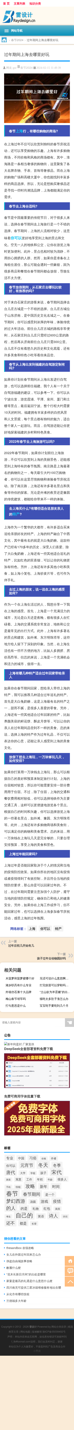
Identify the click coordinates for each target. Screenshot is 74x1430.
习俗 (33, 1157)
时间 (56, 1186)
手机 (8, 1187)
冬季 (57, 1165)
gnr (15, 67)
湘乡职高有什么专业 (18, 985)
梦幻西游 (15, 1200)
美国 (57, 1208)
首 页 (6, 3)
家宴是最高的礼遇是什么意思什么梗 (29, 1281)
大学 (22, 1173)
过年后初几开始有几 (21, 945)
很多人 (62, 1179)
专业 (9, 1157)
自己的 (24, 1215)
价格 (44, 1158)
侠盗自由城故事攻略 (19, 1261)
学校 (32, 1173)
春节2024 (17, 40)
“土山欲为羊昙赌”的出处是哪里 (56, 992)
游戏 (44, 1201)
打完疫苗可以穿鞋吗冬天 (55, 985)
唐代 (10, 1172)
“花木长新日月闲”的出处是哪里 (26, 1274)
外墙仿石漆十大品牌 (18, 992)
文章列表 (19, 3)
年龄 (50, 1179)
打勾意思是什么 (16, 1005)
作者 (53, 1158)
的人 (11, 1207)
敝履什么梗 (13, 1267)
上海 (19, 131)
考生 (8, 1216)
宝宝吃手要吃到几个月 (54, 1005)
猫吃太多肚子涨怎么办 (54, 999)
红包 (47, 1208)
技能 (18, 1187)
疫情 (57, 1201)
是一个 (49, 1194)
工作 (29, 1179)
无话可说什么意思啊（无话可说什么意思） (56, 978)
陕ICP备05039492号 (54, 1331)
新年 (43, 1186)
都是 (23, 1223)
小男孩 (37, 1350)
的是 (24, 1208)
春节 (12, 1193)
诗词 (65, 1216)
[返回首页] (69, 1260)
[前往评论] (69, 1271)
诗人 (53, 1215)
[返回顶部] (69, 1281)
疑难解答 (37, 1331)
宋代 (56, 1171)
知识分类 (35, 3)
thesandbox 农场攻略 (20, 1248)
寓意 (18, 1179)
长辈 (34, 1223)
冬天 (43, 1164)
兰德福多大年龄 (16, 1301)
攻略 (30, 1186)
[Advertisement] (37, 1393)
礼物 (35, 1208)
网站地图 (25, 1331)
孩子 (43, 1173)
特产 (16, 514)
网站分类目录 (58, 1326)
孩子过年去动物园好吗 (51, 958)
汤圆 (33, 1201)
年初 (40, 1179)
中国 (21, 1158)
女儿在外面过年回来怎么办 (23, 1254)
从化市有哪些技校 (17, 1294)
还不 (10, 1223)
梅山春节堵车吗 (16, 999)
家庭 (8, 1179)
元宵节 (26, 1165)
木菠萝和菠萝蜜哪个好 (20, 978)
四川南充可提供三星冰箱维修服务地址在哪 (33, 1287)
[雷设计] (37, 16)
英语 (41, 1216)
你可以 (16, 237)
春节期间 (31, 1194)
